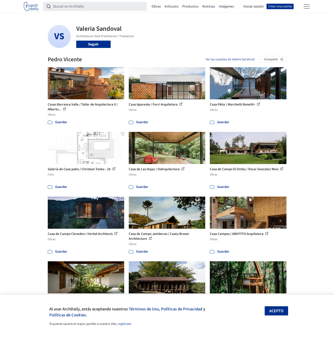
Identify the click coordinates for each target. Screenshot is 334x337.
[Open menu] (306, 6)
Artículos (172, 6)
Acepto (276, 311)
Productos (190, 6)
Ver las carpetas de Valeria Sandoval (230, 59)
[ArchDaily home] (31, 6)
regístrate (124, 324)
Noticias (208, 6)
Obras (156, 6)
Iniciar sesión (253, 6)
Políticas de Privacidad (181, 309)
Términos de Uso (144, 309)
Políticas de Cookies (67, 315)
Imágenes (226, 6)
